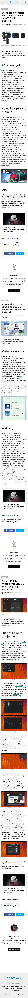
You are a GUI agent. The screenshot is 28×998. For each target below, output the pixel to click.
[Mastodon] (19, 994)
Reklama (22, 986)
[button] (2, 2)
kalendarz (16, 693)
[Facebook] (22, 994)
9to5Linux (9, 899)
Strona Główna (5, 986)
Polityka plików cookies (16, 988)
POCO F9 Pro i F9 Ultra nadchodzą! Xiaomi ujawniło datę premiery (13, 229)
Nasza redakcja (15, 986)
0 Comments (5, 25)
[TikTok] (6, 994)
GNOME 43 (18, 685)
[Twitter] (15, 994)
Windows (20, 377)
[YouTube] (9, 994)
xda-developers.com (12, 238)
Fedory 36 (15, 838)
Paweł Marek (14, 275)
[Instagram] (12, 994)
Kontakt (6, 988)
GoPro (3, 70)
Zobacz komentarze (14, 290)
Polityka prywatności (14, 990)
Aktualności (4, 9)
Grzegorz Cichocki (14, 936)
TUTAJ (23, 375)
